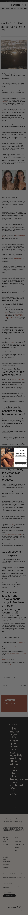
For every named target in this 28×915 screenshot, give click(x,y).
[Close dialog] (26, 448)
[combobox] (16, 461)
